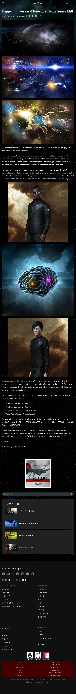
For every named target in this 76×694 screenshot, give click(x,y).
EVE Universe (6, 628)
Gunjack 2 (5, 639)
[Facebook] (3, 573)
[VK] (32, 573)
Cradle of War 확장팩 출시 (27, 511)
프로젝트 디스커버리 (8, 649)
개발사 (40, 603)
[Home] (38, 5)
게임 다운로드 (6, 592)
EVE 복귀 (41, 610)
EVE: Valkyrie (6, 632)
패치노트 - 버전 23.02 (26, 535)
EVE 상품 (5, 646)
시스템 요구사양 (7, 599)
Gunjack (4, 635)
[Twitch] (17, 573)
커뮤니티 (41, 596)
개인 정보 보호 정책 (44, 638)
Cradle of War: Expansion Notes (28, 523)
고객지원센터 (42, 592)
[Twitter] (8, 573)
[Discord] (22, 573)
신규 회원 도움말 (7, 603)
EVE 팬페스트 (6, 642)
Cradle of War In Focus (26, 548)
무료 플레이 (6, 589)
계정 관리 (41, 589)
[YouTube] (12, 573)
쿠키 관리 (41, 645)
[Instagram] (27, 573)
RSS (39, 641)
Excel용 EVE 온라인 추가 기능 (11, 606)
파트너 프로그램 (43, 613)
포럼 (39, 599)
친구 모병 (41, 606)
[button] (70, 3)
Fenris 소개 (41, 631)
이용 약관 (41, 634)
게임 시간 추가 (6, 596)
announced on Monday (15, 381)
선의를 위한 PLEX (43, 617)
